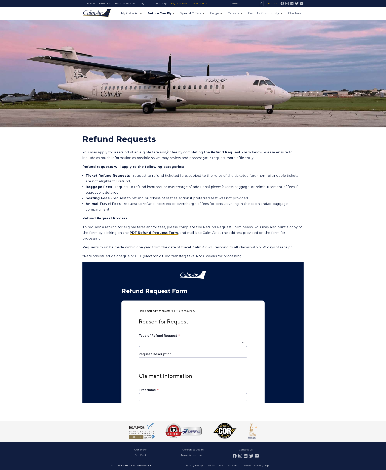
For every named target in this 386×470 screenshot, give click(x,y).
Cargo (214, 13)
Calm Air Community (263, 13)
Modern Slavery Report (258, 465)
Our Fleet (140, 455)
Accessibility (159, 3)
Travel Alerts (199, 3)
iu (275, 3)
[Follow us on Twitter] (297, 3)
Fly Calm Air (130, 13)
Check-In (89, 3)
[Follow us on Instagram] (287, 3)
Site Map (233, 465)
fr (270, 3)
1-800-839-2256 (125, 3)
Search (261, 3)
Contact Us (246, 449)
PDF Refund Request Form (154, 233)
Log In (143, 3)
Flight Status (179, 3)
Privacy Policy (194, 465)
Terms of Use (215, 465)
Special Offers (190, 13)
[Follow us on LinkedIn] (292, 3)
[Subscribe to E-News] (302, 3)
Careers (233, 13)
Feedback (105, 3)
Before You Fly (159, 13)
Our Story (140, 449)
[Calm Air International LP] (97, 13)
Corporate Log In (193, 449)
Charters (294, 13)
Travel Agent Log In (193, 455)
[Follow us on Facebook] (282, 3)
